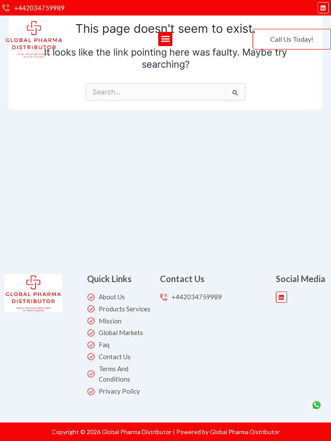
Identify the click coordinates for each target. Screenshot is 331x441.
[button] (165, 39)
